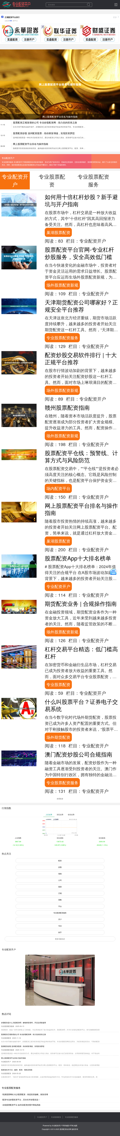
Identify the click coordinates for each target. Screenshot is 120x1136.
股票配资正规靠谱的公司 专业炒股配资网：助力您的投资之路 (45, 122)
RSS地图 (65, 1125)
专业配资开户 (58, 586)
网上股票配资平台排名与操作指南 (30, 144)
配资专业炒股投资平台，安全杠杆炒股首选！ (21, 1099)
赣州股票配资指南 (67, 407)
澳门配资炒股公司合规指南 (78, 754)
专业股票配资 (58, 684)
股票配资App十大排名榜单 (78, 558)
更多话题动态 (60, 939)
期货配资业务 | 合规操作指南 (81, 603)
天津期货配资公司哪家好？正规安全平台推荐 (81, 305)
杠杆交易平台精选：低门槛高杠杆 (81, 652)
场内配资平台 (58, 488)
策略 (60, 900)
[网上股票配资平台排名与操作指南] (60, 84)
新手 (60, 932)
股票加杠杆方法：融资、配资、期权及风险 (16, 1070)
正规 (60, 893)
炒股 (60, 867)
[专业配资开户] (16, 4)
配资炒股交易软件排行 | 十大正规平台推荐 (81, 358)
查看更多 (60, 798)
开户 (60, 919)
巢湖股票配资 (58, 232)
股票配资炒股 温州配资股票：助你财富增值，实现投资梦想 (44, 133)
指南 (60, 873)
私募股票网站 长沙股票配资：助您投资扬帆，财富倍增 (25, 1094)
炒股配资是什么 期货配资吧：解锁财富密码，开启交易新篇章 (23, 1022)
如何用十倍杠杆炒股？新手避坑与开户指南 (81, 200)
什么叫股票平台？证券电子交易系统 (81, 705)
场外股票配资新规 (62, 285)
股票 (60, 887)
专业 (60, 926)
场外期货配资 (58, 737)
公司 (60, 880)
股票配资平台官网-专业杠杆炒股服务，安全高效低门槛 (79, 253)
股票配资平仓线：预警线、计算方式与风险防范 (81, 456)
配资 (60, 860)
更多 (115, 17)
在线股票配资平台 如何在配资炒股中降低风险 (21, 1105)
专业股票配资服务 (62, 337)
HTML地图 (73, 1125)
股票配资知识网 (65, 1129)
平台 (60, 906)
